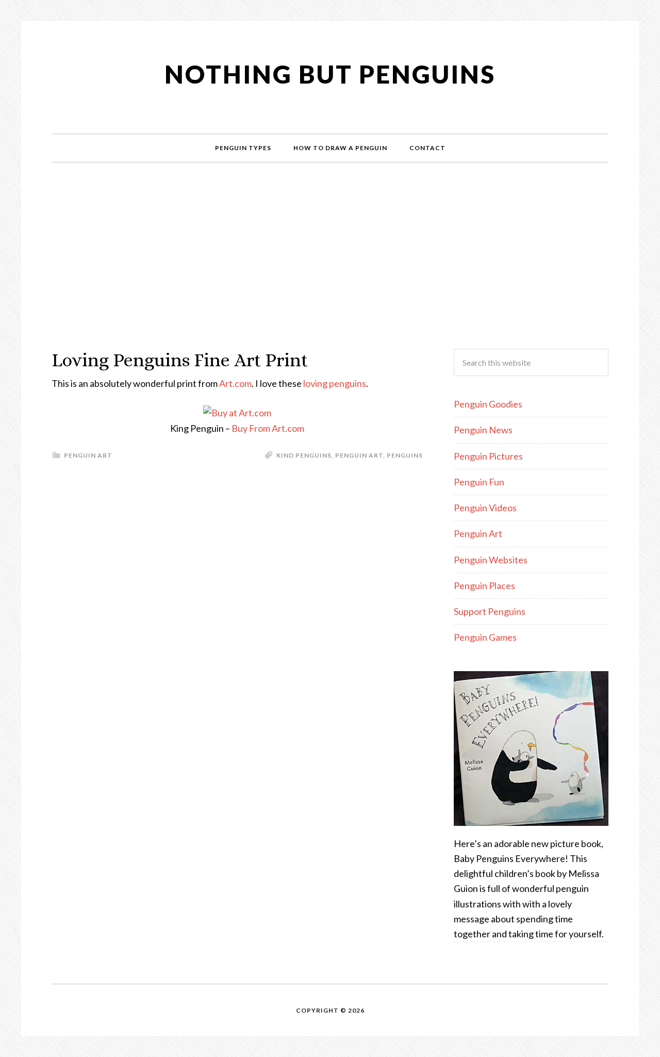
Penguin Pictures (488, 456)
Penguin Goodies (488, 404)
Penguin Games (485, 637)
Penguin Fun (479, 481)
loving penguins (334, 383)
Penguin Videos (485, 507)
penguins (405, 455)
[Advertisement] (330, 256)
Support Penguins (489, 611)
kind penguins (304, 455)
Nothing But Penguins (330, 74)
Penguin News (483, 429)
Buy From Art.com (268, 428)
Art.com (235, 383)
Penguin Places (484, 585)
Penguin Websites (490, 559)
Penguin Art (88, 455)
